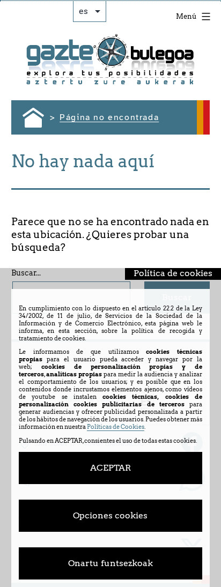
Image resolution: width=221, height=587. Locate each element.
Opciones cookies (110, 515)
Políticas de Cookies (115, 426)
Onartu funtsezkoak (110, 563)
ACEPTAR (110, 468)
